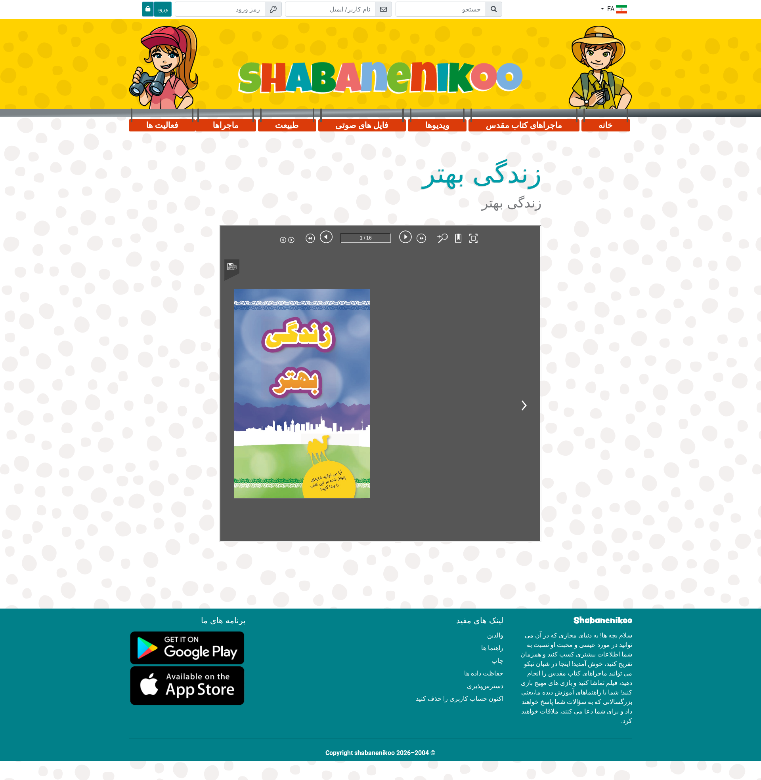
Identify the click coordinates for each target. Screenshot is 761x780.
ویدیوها (437, 125)
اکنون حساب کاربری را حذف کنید (459, 698)
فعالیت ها (162, 125)
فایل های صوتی (361, 125)
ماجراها (226, 125)
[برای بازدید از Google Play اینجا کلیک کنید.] (187, 647)
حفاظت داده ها (483, 673)
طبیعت (287, 125)
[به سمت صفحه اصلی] (381, 82)
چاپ (497, 660)
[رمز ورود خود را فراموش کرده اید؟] (148, 9)
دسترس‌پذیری (485, 686)
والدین (495, 635)
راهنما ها (492, 648)
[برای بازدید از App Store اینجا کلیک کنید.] (187, 685)
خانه (605, 125)
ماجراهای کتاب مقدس (524, 125)
